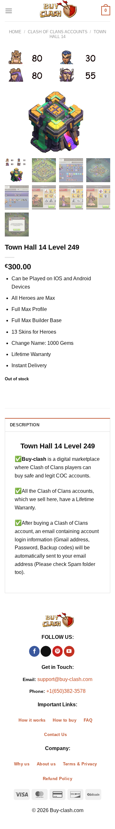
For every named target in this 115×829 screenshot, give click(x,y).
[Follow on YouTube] (69, 651)
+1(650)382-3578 (66, 691)
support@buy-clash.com (64, 679)
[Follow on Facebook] (34, 651)
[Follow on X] (46, 651)
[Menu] (8, 11)
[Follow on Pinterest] (57, 651)
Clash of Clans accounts (58, 31)
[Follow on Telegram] (80, 651)
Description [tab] (24, 424)
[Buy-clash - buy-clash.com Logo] (57, 10)
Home (15, 31)
